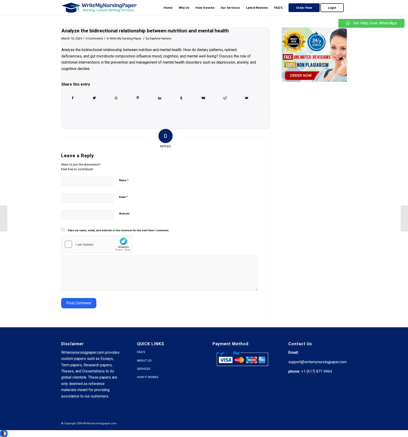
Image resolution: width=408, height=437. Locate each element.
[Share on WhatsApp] (116, 98)
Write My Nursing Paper (125, 38)
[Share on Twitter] (94, 98)
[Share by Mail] (246, 98)
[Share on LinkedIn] (159, 98)
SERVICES (143, 369)
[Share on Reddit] (225, 98)
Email (123, 197)
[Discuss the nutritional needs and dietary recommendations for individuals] (3, 218)
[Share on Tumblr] (181, 98)
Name (123, 180)
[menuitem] (168, 7)
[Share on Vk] (203, 98)
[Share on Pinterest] (138, 98)
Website (124, 213)
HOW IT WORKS (147, 377)
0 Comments (94, 38)
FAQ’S (141, 352)
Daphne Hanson (160, 38)
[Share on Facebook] (72, 98)
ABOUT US (144, 360)
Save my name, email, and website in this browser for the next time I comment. (118, 230)
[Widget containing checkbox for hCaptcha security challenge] (96, 244)
